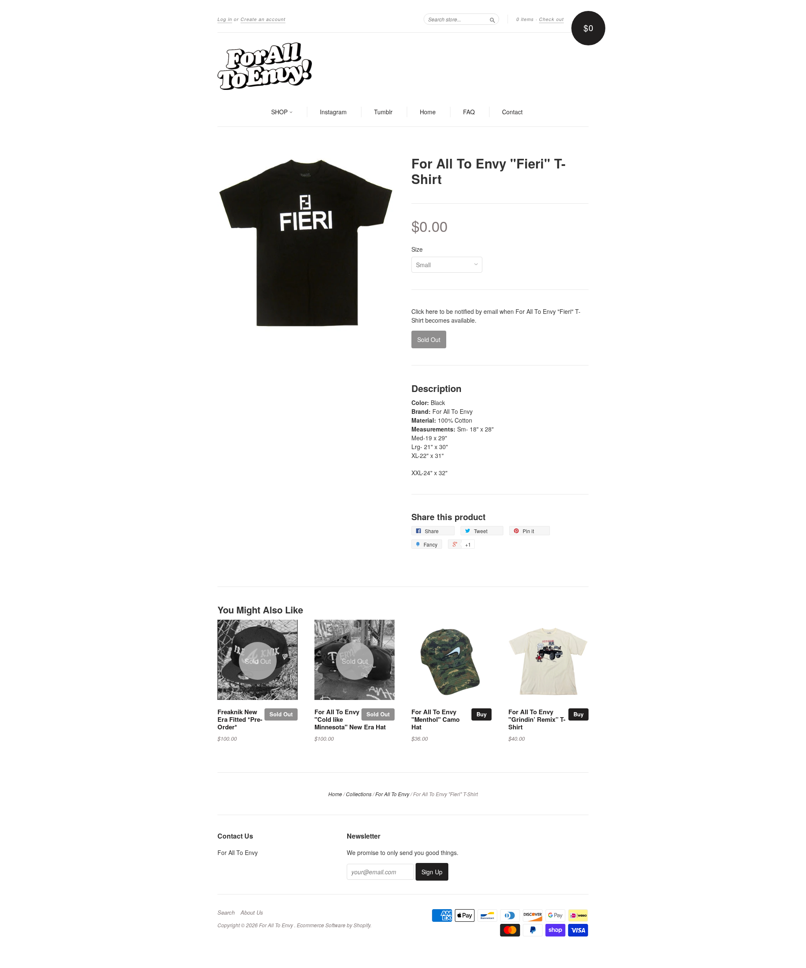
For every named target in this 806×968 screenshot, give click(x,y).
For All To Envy (392, 793)
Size (417, 249)
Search (226, 912)
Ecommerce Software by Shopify (333, 925)
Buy (481, 714)
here (432, 311)
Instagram (333, 112)
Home (428, 112)
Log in (224, 19)
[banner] (403, 65)
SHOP (280, 112)
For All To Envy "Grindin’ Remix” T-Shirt (536, 719)
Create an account (263, 19)
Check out (551, 19)
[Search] (492, 18)
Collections (359, 793)
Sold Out (281, 714)
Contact (512, 112)
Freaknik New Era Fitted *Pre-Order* (239, 719)
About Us (252, 912)
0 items (525, 19)
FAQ (469, 112)
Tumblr (383, 112)
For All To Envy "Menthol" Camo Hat (435, 719)
